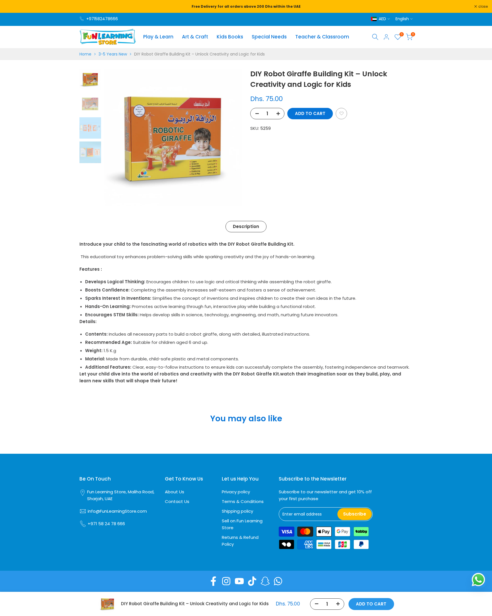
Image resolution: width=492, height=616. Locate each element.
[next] (230, 137)
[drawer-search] (375, 37)
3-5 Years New (113, 54)
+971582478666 (102, 19)
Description (246, 226)
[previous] (115, 137)
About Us (174, 492)
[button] (341, 113)
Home (85, 54)
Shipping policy (237, 511)
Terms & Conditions (243, 501)
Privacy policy (236, 492)
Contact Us (177, 501)
